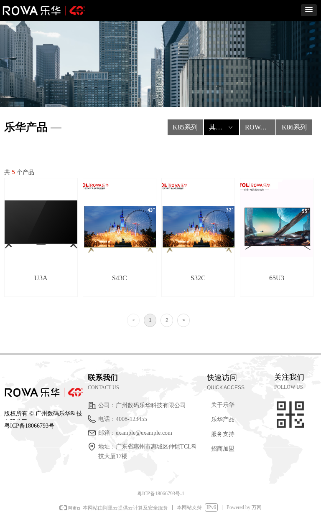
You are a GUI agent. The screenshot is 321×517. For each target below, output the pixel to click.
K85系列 (185, 127)
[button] (309, 10)
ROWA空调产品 (260, 127)
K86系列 (294, 127)
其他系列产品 (224, 127)
